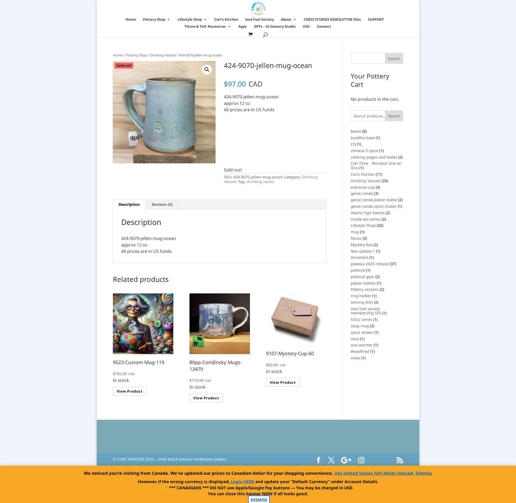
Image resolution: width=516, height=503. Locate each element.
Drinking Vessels (163, 55)
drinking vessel (260, 181)
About (286, 19)
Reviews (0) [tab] (162, 204)
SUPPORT (376, 19)
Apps (242, 26)
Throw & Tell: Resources (205, 26)
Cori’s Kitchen (226, 19)
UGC (306, 26)
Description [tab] (129, 204)
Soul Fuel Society (259, 19)
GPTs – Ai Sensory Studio (275, 26)
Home (131, 19)
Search (394, 115)
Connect (324, 26)
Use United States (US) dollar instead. (374, 473)
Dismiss (423, 473)
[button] (207, 69)
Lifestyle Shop (190, 19)
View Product (130, 391)
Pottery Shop (154, 19)
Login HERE (242, 481)
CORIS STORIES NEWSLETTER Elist (332, 19)
